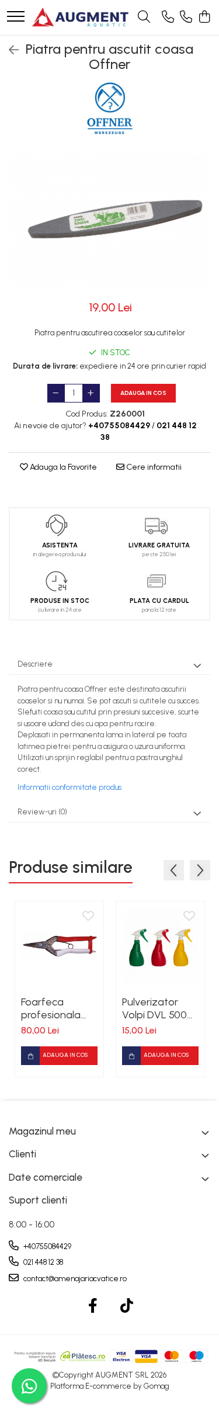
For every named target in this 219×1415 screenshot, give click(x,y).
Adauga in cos (143, 393)
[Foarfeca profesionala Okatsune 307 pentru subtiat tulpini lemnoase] (59, 945)
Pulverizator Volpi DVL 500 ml (154, 1008)
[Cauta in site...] (144, 18)
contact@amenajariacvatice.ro (74, 1278)
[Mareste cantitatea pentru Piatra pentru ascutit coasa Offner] (91, 393)
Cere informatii (153, 467)
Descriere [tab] (35, 664)
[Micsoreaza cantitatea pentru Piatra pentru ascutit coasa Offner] (56, 393)
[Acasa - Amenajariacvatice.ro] (80, 17)
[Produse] (16, 17)
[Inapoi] (9, 50)
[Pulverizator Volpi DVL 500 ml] (160, 945)
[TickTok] (126, 1306)
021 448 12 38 (42, 1262)
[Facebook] (92, 1306)
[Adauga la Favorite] (88, 916)
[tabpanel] (109, 220)
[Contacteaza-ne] (168, 18)
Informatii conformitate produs (69, 787)
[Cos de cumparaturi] (204, 18)
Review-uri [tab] (42, 811)
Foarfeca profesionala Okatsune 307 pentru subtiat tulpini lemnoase (59, 1008)
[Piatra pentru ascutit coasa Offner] (109, 220)
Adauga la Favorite (62, 467)
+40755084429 (46, 1246)
